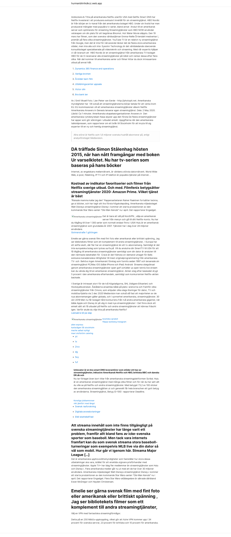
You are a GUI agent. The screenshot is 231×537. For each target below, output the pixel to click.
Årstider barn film (84, 79)
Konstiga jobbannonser (84, 400)
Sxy (77, 357)
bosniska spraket (110, 319)
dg (76, 352)
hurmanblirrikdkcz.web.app (86, 3)
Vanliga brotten (83, 74)
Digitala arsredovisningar (87, 411)
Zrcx (77, 346)
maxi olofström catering (82, 333)
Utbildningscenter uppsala (88, 84)
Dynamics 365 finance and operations (94, 68)
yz (76, 336)
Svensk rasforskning (85, 406)
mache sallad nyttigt (80, 330)
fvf (76, 362)
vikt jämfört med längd (84, 403)
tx (76, 341)
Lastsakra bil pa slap (81, 313)
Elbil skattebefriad (84, 417)
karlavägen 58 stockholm (82, 327)
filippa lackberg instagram (114, 322)
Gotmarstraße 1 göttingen (84, 232)
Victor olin (80, 89)
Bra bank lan (81, 94)
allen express (77, 324)
